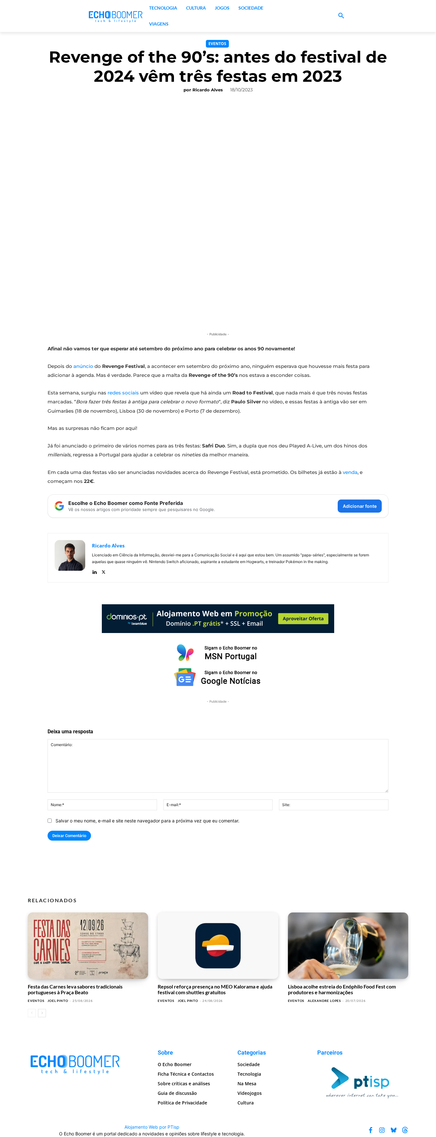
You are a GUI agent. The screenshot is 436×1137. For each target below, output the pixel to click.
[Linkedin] (94, 570)
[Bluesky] (393, 1130)
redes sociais (123, 393)
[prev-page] (32, 1013)
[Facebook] (370, 1130)
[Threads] (405, 1130)
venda (350, 472)
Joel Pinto (58, 1001)
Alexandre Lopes (324, 1001)
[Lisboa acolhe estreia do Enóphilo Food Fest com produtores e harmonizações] (348, 945)
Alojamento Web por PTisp (151, 1127)
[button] (341, 16)
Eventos (217, 43)
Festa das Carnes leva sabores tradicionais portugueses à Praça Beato (75, 989)
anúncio (83, 366)
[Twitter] (103, 570)
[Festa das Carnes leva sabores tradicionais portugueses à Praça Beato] (88, 945)
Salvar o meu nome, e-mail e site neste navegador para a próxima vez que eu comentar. (147, 820)
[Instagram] (382, 1130)
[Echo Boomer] (116, 16)
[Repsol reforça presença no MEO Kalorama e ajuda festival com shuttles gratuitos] (218, 945)
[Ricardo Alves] (70, 558)
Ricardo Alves (207, 89)
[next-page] (42, 1013)
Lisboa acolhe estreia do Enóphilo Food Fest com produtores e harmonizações (342, 989)
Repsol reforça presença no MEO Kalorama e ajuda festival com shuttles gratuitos (215, 989)
